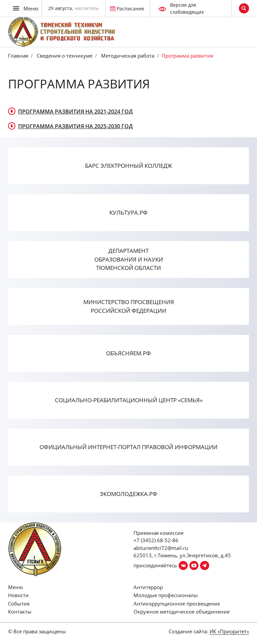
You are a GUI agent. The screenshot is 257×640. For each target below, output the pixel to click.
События (18, 603)
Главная (18, 55)
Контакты (19, 611)
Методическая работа (127, 55)
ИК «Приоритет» (229, 631)
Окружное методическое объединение (182, 611)
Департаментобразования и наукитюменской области (128, 259)
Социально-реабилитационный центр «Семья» (128, 400)
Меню (15, 587)
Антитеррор (148, 587)
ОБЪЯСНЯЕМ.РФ (128, 353)
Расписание (130, 8)
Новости (18, 595)
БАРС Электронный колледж (128, 165)
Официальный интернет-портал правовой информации (128, 447)
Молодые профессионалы (166, 595)
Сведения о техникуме (63, 55)
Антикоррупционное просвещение (177, 603)
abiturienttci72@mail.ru (161, 548)
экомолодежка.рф (128, 494)
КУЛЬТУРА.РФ (128, 212)
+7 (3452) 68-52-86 (156, 540)
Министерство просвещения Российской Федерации (128, 306)
